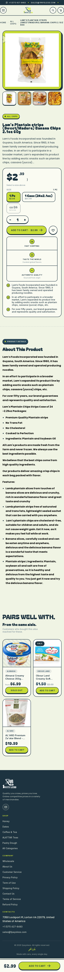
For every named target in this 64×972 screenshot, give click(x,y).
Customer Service (12, 872)
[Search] (53, 10)
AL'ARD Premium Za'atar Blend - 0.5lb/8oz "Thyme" (16, 738)
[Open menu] (3, 10)
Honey (5, 821)
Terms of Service (11, 899)
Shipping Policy (10, 888)
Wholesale (8, 861)
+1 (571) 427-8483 (12, 926)
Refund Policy (10, 904)
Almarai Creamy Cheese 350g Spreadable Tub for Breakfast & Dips (16, 680)
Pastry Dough (9, 843)
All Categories (10, 848)
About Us (7, 866)
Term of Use (9, 882)
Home (3, 22)
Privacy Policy (10, 877)
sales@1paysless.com (43, 3)
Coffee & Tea (9, 832)
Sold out (17, 690)
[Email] (5, 807)
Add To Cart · (24, 230)
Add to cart (47, 690)
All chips (13, 22)
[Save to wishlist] (53, 230)
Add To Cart (37, 966)
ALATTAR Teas (10, 837)
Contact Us (8, 893)
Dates (5, 826)
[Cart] (60, 10)
